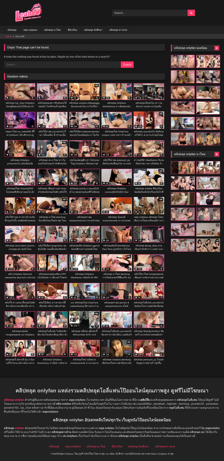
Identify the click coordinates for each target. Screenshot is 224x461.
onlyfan (19, 428)
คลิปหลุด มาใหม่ (52, 30)
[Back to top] (213, 451)
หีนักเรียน (72, 30)
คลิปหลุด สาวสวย (118, 30)
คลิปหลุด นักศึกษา (93, 30)
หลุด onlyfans (30, 30)
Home (8, 36)
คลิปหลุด (12, 30)
